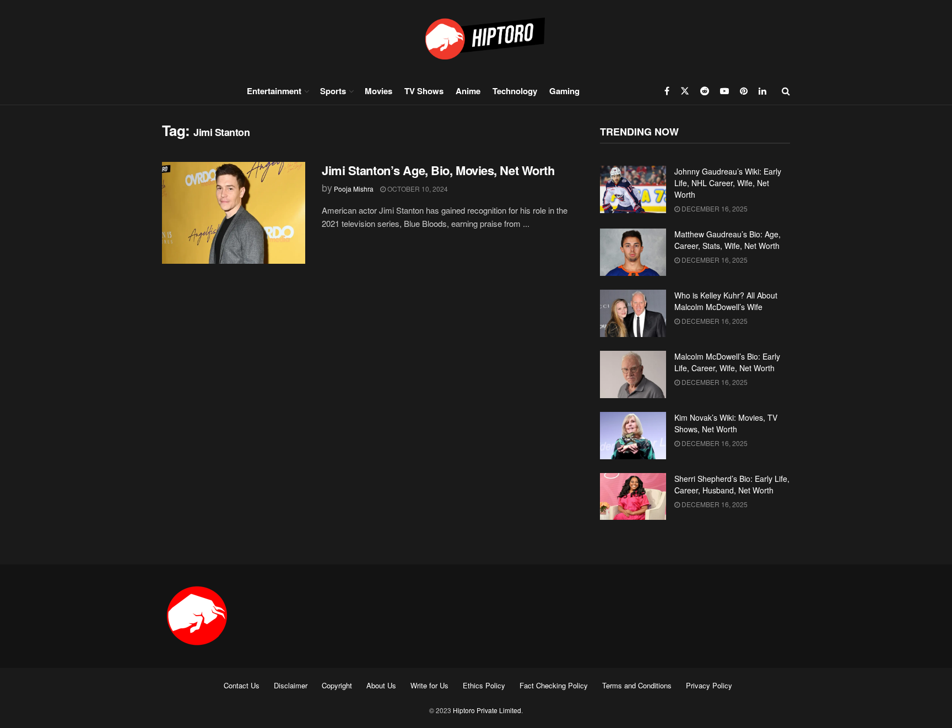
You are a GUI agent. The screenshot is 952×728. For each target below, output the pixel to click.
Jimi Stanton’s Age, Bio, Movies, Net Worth (438, 170)
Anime (468, 91)
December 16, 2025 (714, 208)
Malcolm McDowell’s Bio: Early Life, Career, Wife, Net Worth (727, 362)
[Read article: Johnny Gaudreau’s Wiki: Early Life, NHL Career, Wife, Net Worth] (633, 189)
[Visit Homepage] (476, 38)
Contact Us (241, 685)
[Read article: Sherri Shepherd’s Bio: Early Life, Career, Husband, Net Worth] (633, 496)
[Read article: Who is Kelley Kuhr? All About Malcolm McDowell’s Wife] (633, 313)
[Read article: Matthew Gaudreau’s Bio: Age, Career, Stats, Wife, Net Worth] (633, 252)
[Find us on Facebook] (666, 91)
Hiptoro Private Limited (487, 710)
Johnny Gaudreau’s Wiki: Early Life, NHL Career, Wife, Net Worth (727, 183)
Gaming (564, 91)
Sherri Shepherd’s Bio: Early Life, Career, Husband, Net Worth (731, 484)
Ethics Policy (484, 685)
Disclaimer (290, 685)
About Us (381, 685)
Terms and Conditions (637, 685)
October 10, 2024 (417, 188)
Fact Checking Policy (554, 685)
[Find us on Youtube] (724, 91)
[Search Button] (786, 91)
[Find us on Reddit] (704, 91)
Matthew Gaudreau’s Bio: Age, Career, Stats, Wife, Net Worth (727, 240)
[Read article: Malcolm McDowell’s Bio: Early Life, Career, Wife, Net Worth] (633, 374)
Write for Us (429, 685)
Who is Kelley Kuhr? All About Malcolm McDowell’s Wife (725, 301)
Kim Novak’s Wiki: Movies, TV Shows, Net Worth (725, 423)
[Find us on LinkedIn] (762, 91)
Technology (515, 91)
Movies (378, 91)
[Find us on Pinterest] (744, 91)
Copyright (337, 685)
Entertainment (274, 91)
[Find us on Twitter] (684, 91)
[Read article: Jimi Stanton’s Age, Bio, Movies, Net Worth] (233, 213)
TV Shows (423, 91)
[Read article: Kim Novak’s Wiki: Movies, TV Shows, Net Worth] (633, 435)
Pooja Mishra (354, 188)
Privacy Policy (709, 685)
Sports (333, 91)
